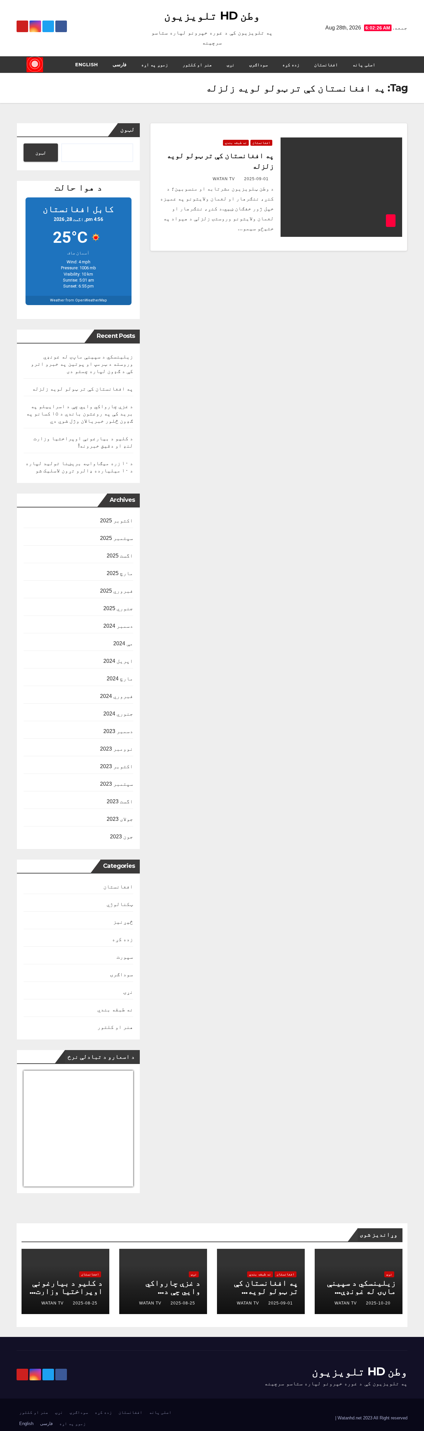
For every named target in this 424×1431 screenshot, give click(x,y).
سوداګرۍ (258, 65)
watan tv (224, 179)
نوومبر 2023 (116, 749)
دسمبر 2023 (118, 731)
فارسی (120, 65)
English (86, 65)
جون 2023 (121, 836)
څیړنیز (123, 922)
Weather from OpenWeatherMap (78, 300)
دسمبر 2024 (118, 626)
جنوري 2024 (118, 713)
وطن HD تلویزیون (212, 16)
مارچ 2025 (120, 573)
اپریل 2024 (118, 661)
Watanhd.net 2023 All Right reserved (371, 1417)
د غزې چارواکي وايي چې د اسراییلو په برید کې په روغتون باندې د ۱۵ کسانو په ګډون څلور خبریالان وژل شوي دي (79, 413)
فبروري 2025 (116, 591)
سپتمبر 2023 (116, 784)
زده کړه (291, 65)
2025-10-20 (378, 1303)
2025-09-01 (256, 179)
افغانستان (326, 65)
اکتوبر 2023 (116, 766)
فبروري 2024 (116, 696)
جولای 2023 (120, 819)
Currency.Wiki (115, 1182)
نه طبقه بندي (236, 142)
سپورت (125, 957)
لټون (127, 129)
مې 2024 (123, 643)
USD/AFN (37, 1182)
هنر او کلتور (197, 65)
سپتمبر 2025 (116, 538)
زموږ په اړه (154, 65)
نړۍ (231, 65)
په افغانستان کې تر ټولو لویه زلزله (82, 389)
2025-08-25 (183, 1303)
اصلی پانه (363, 65)
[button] (21, 64)
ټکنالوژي (120, 904)
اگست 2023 (120, 801)
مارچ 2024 (120, 678)
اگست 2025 (120, 555)
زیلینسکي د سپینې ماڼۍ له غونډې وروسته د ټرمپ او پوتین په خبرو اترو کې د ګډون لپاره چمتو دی (82, 364)
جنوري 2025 (118, 608)
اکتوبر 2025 (116, 520)
